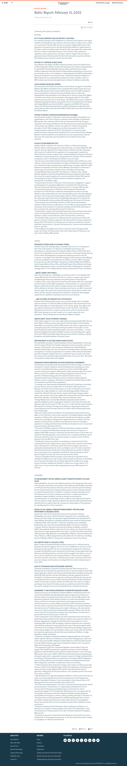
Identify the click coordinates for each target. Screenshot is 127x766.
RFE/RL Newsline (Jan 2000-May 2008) (49, 756)
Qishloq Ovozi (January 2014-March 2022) (49, 753)
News (38, 739)
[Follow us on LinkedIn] (89, 740)
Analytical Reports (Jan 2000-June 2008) (49, 759)
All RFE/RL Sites (15, 756)
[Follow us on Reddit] (69, 740)
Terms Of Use (14, 746)
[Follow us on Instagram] (73, 740)
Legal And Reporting (16, 753)
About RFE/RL (14, 739)
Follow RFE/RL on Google (103, 3)
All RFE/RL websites (117, 3)
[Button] (90, 22)
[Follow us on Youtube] (65, 740)
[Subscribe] (98, 740)
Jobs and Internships (16, 749)
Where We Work (15, 743)
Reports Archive (40, 8)
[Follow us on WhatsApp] (93, 740)
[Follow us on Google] (77, 740)
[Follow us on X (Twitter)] (81, 740)
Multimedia (40, 749)
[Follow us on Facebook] (85, 740)
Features (39, 743)
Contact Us (13, 759)
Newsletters (40, 746)
